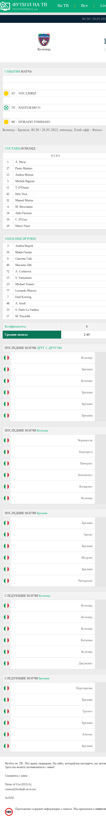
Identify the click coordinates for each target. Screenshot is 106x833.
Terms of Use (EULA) (18, 784)
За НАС (10, 798)
